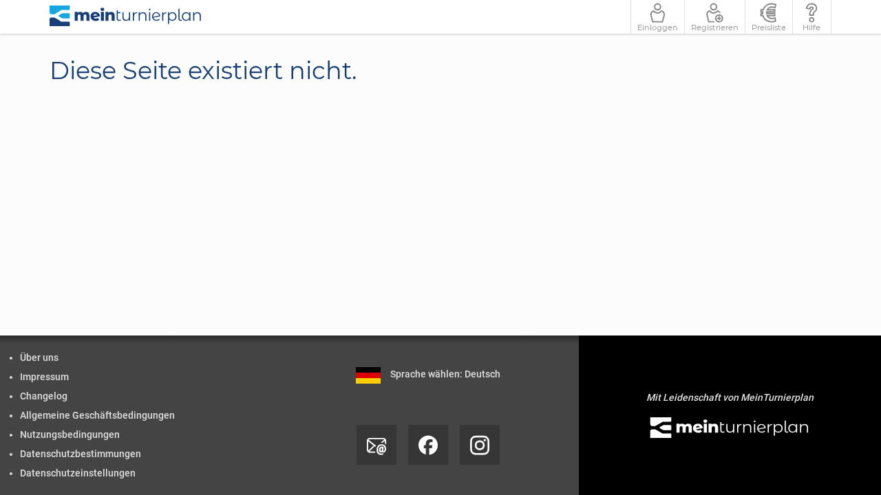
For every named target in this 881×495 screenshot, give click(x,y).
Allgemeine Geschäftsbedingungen (97, 415)
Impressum (44, 376)
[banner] (126, 17)
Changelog (43, 396)
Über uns (39, 357)
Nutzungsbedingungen (70, 434)
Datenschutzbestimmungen (80, 453)
